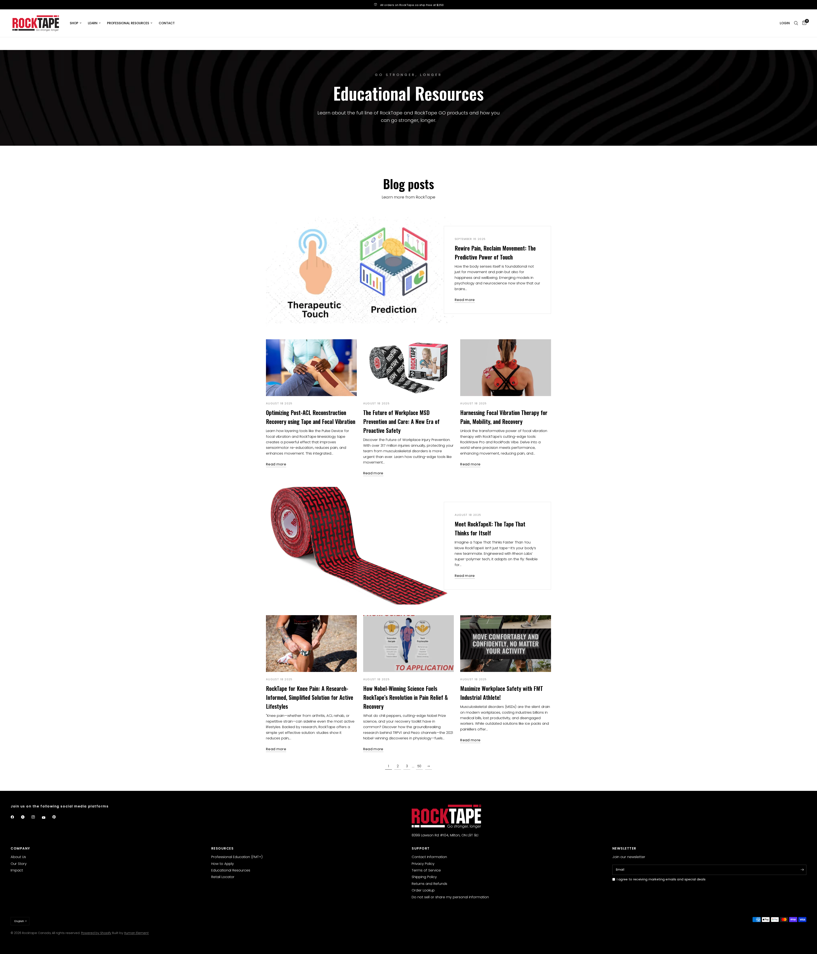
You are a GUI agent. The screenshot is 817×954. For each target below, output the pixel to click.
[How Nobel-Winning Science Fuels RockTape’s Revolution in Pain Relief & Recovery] (408, 643)
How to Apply (222, 863)
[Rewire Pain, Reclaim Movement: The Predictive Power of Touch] (360, 270)
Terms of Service (426, 870)
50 (419, 766)
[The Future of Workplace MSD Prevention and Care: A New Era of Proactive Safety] (408, 367)
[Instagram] (36, 817)
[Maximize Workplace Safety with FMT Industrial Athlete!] (505, 643)
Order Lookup (423, 890)
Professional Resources (128, 23)
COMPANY (20, 848)
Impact (17, 870)
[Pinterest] (57, 817)
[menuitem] (76, 23)
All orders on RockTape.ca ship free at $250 (412, 5)
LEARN (92, 23)
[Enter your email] (802, 870)
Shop (74, 23)
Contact (167, 23)
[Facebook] (15, 817)
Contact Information (429, 856)
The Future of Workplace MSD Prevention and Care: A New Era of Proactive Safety (401, 421)
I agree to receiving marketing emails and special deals (661, 879)
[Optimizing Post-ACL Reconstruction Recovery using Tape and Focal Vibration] (311, 367)
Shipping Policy (424, 876)
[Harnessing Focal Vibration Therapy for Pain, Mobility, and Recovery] (505, 367)
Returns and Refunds (429, 883)
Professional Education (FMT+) (237, 856)
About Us (18, 856)
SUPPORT (421, 848)
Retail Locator (222, 876)
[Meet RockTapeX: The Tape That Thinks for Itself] (360, 546)
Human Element (136, 933)
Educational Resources (230, 870)
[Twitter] (25, 817)
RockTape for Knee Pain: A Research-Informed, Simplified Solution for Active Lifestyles (309, 697)
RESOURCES (222, 848)
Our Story (19, 863)
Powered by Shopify (96, 933)
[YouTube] (46, 817)
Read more (465, 300)
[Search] (796, 23)
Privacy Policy (423, 863)
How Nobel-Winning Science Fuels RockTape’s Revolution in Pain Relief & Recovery (405, 697)
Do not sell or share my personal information (450, 897)
